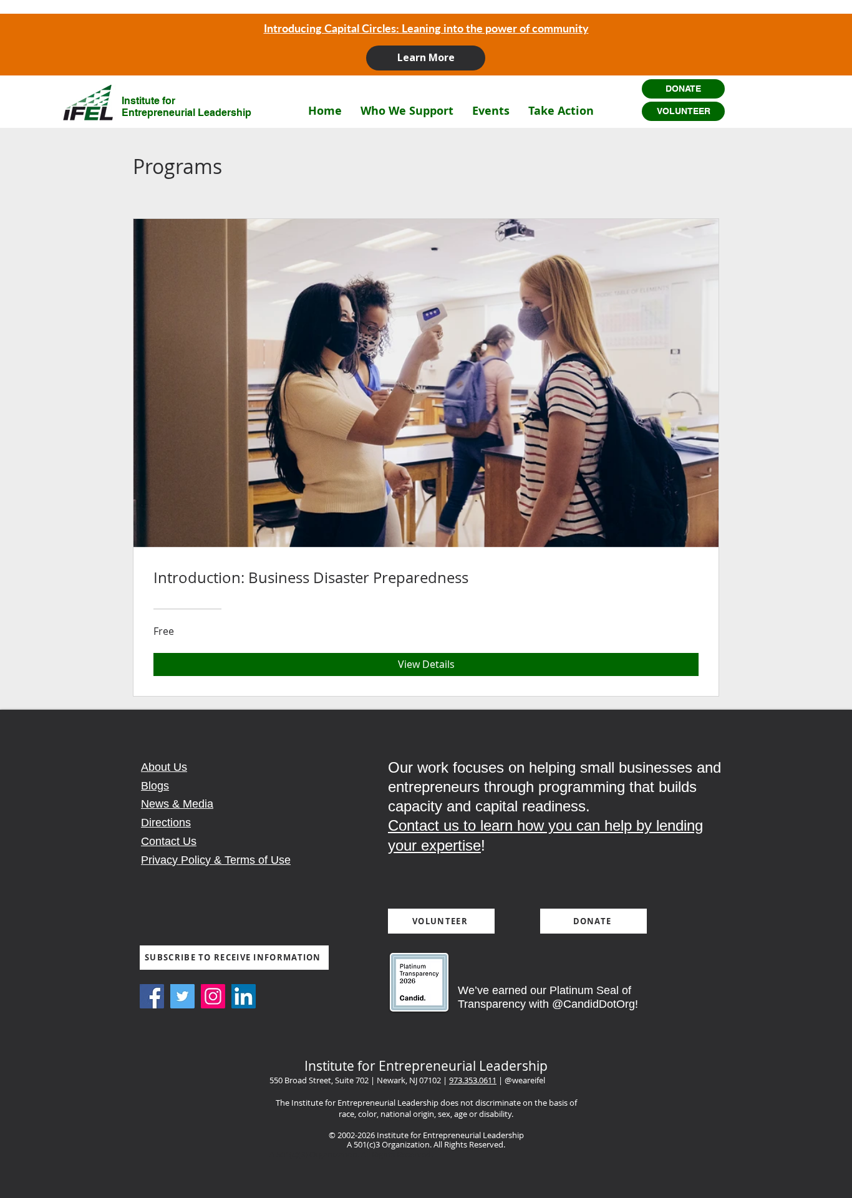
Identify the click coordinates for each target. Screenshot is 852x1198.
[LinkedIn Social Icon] (243, 996)
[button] (407, 110)
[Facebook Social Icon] (152, 996)
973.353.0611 (472, 1080)
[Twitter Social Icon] (182, 996)
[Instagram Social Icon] (213, 996)
